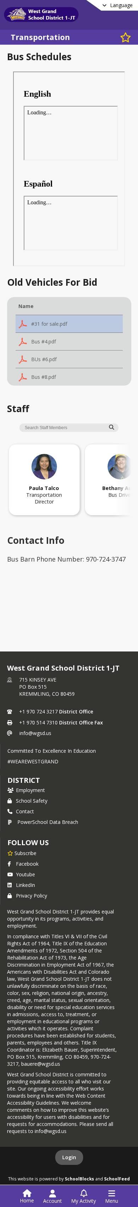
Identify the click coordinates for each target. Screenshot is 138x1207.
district (23, 780)
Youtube (25, 874)
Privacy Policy (31, 895)
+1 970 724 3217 (38, 711)
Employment (30, 790)
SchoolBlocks (79, 1179)
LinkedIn (25, 885)
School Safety (31, 800)
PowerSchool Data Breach (47, 822)
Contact (25, 811)
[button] (69, 324)
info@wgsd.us (35, 733)
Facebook (27, 863)
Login (69, 1157)
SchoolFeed (117, 1179)
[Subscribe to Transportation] (125, 37)
